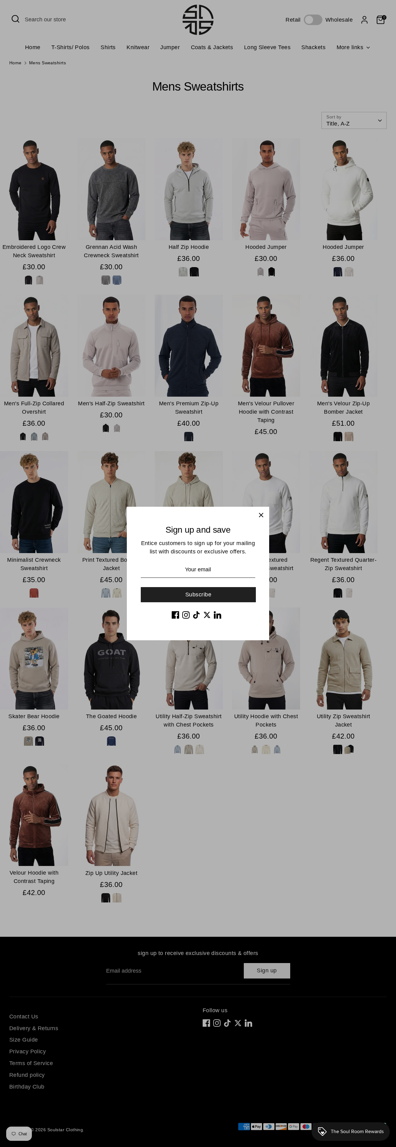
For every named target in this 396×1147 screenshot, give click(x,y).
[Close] (261, 515)
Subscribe (198, 594)
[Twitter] (207, 615)
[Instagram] (186, 615)
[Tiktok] (196, 615)
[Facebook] (175, 615)
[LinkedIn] (217, 615)
